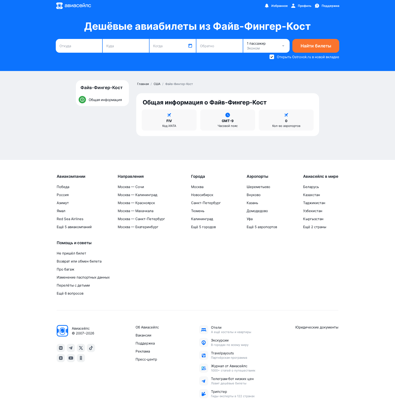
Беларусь (311, 187)
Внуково (254, 195)
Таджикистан (314, 203)
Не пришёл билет (71, 253)
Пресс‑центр (146, 359)
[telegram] (71, 348)
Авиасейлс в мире (320, 176)
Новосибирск (202, 195)
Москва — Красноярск (136, 203)
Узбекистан (312, 211)
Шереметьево (258, 187)
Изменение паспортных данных (83, 277)
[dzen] (61, 358)
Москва (197, 187)
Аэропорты (257, 176)
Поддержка (145, 343)
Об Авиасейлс (147, 327)
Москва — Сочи (131, 187)
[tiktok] (91, 348)
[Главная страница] (73, 5)
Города (198, 176)
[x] (81, 348)
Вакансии (143, 335)
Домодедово (257, 211)
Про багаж (65, 269)
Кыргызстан (313, 219)
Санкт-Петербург (206, 203)
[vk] (61, 348)
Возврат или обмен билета (79, 261)
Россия (63, 195)
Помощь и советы (74, 243)
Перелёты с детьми (73, 285)
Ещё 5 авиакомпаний (74, 227)
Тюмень (197, 211)
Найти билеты (316, 46)
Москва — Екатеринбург (138, 227)
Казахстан (311, 195)
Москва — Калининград (137, 195)
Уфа (250, 219)
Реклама (143, 351)
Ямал (61, 211)
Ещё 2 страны (314, 227)
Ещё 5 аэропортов (262, 227)
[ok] (81, 358)
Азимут (63, 203)
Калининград (202, 219)
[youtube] (71, 358)
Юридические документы (316, 327)
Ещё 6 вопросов (70, 293)
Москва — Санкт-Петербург (141, 219)
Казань (252, 203)
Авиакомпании (71, 176)
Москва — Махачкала (135, 211)
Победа (63, 187)
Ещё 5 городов (203, 227)
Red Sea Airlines (70, 219)
